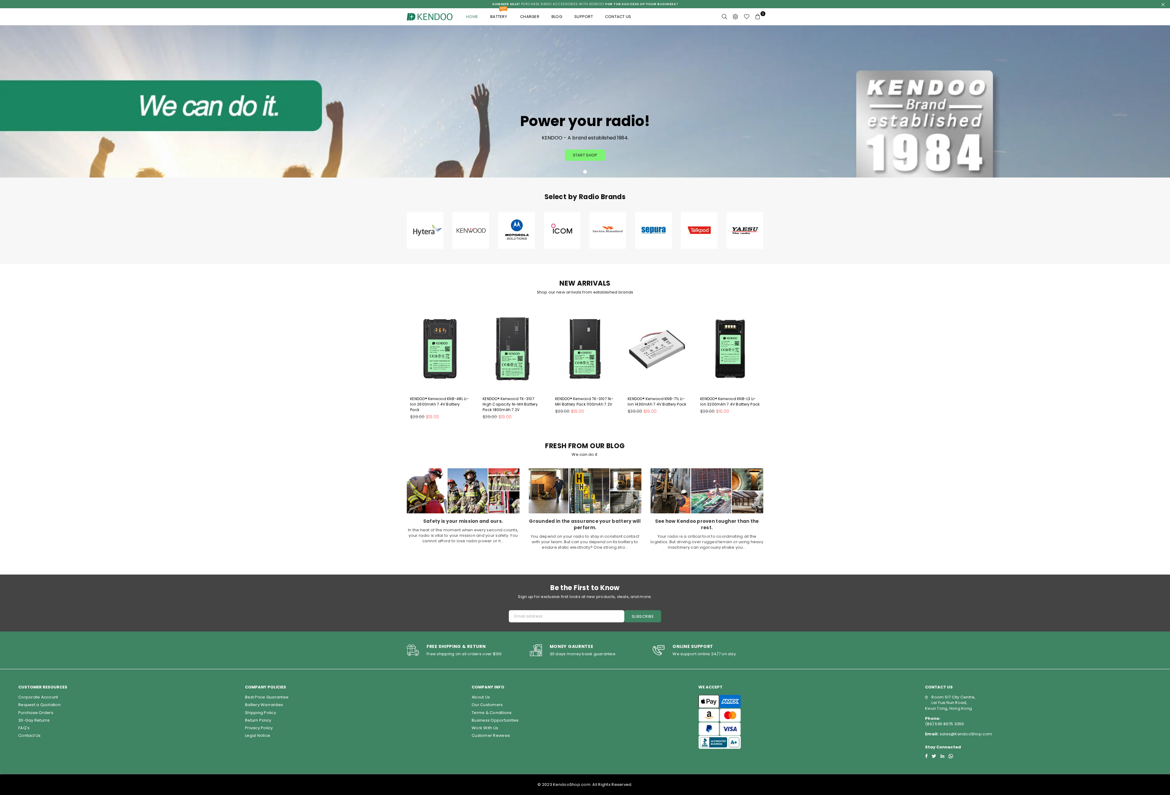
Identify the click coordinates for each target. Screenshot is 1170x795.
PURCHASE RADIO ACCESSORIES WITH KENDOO (585, 4)
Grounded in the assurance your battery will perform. (585, 524)
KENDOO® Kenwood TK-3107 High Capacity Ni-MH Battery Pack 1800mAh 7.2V (510, 404)
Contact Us (29, 735)
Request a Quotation (39, 705)
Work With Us (485, 728)
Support (583, 16)
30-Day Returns (34, 720)
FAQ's (24, 728)
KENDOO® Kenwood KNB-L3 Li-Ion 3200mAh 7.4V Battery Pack (730, 401)
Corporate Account (38, 697)
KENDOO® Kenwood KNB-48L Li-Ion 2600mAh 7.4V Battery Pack (439, 404)
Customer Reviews (491, 735)
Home (472, 16)
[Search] (724, 16)
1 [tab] (585, 172)
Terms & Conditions (492, 713)
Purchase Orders (35, 713)
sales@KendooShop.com (965, 734)
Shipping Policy (260, 713)
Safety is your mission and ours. (463, 521)
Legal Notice (257, 735)
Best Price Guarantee (267, 697)
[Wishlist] (746, 16)
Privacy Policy (259, 728)
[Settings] (735, 16)
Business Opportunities (495, 720)
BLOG (556, 16)
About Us (481, 697)
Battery (499, 13)
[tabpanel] (585, 101)
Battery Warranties (264, 705)
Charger (529, 16)
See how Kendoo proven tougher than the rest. (707, 524)
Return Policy (258, 720)
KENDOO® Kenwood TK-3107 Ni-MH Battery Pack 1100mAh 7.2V (584, 401)
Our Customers (487, 705)
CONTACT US (618, 16)
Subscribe (643, 616)
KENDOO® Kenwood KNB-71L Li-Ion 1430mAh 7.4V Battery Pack (657, 401)
